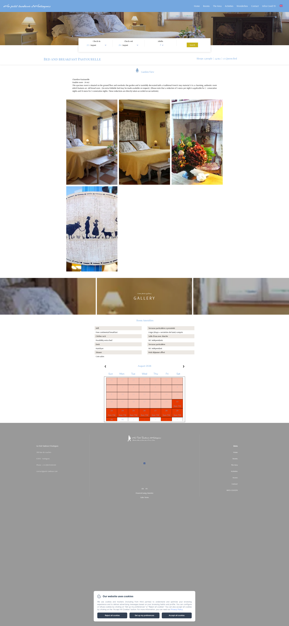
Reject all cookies (112, 615)
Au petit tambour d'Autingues (27, 6)
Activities (229, 6)
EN (143, 488)
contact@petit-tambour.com (46, 471)
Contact (255, 6)
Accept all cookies (177, 615)
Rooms (206, 6)
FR (146, 488)
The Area (217, 6)
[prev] (105, 367)
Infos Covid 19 (269, 6)
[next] (183, 367)
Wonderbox (242, 6)
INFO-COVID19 (232, 490)
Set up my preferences (144, 615)
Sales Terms (144, 497)
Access (235, 477)
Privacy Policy (177, 609)
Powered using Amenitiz (144, 493)
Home (197, 6)
